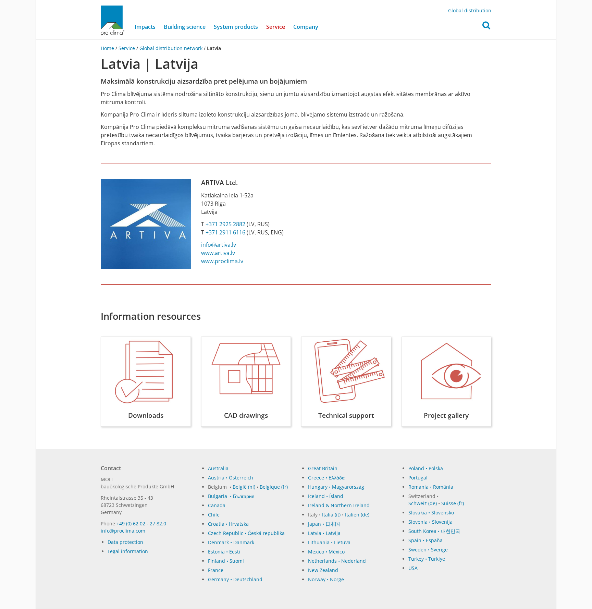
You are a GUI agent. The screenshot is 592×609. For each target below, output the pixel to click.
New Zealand (323, 570)
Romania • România (430, 487)
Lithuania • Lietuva (329, 542)
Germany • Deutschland (235, 579)
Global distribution (469, 10)
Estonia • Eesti (224, 551)
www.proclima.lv (222, 261)
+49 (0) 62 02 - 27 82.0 (141, 523)
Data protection (125, 542)
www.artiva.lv (218, 253)
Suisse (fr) (452, 503)
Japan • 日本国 (324, 524)
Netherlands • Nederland (337, 561)
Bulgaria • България (231, 496)
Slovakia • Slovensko (431, 512)
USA (413, 568)
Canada (216, 505)
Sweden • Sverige (428, 549)
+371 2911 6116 (225, 232)
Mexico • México (326, 551)
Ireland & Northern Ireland (339, 505)
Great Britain (322, 468)
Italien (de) (357, 514)
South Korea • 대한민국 (434, 531)
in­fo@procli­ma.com (123, 530)
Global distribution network (170, 48)
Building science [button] (185, 27)
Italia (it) (331, 514)
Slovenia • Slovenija (430, 522)
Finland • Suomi (226, 561)
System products (236, 27)
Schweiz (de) (422, 503)
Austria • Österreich (230, 477)
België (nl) (244, 487)
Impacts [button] (145, 27)
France (215, 570)
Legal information (128, 551)
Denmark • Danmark (231, 542)
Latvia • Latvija (324, 533)
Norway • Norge (326, 579)
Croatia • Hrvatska (228, 524)
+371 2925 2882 (225, 224)
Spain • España (425, 540)
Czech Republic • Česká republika (246, 533)
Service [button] (275, 27)
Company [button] (305, 27)
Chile (214, 514)
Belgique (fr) (274, 487)
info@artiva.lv (218, 244)
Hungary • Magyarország (336, 487)
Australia (218, 468)
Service (127, 48)
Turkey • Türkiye (426, 559)
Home (108, 48)
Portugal (418, 477)
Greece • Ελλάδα (326, 477)
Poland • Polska (425, 468)
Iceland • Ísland (325, 496)
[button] (486, 27)
